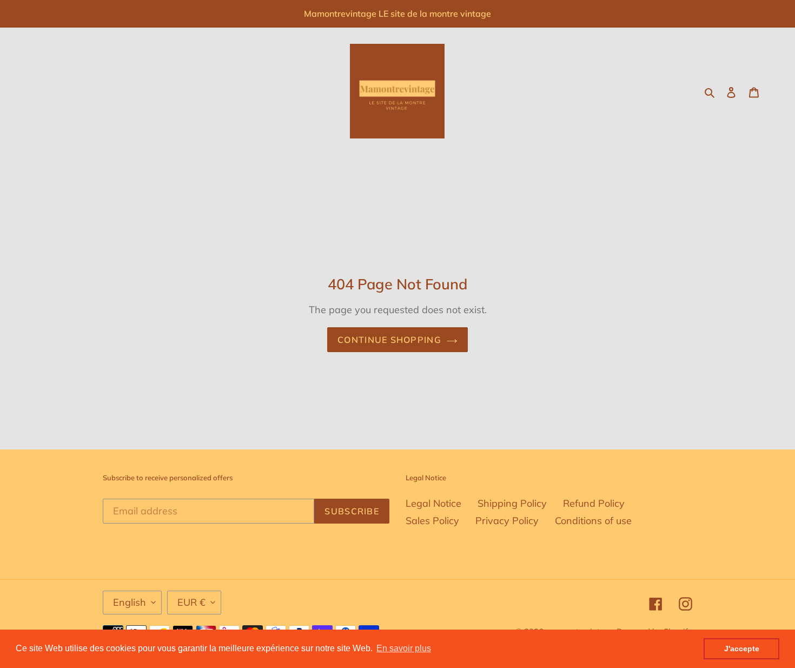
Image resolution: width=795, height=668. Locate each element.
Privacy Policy (507, 520)
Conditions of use (593, 520)
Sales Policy (432, 520)
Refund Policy (594, 503)
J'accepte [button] (741, 648)
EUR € (191, 602)
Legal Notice (433, 503)
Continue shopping (389, 339)
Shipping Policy (512, 503)
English (129, 602)
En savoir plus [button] (403, 648)
